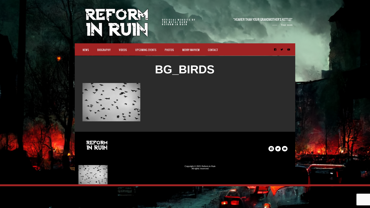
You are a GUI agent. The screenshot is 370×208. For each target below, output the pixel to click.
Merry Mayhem (191, 50)
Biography (104, 50)
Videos (123, 50)
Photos (169, 50)
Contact (213, 50)
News (86, 50)
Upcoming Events (145, 50)
